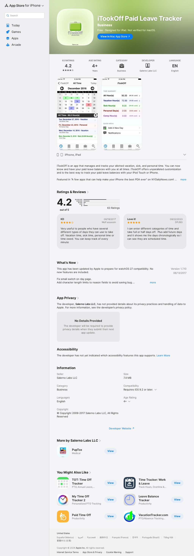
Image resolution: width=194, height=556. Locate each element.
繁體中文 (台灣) (64, 541)
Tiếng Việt (168, 537)
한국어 (135, 537)
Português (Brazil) (151, 537)
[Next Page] (190, 66)
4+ (125, 401)
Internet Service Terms (68, 552)
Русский (91, 537)
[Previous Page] (53, 66)
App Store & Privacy (92, 552)
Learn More (163, 355)
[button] (24, 25)
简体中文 (104, 537)
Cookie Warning (113, 552)
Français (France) (120, 537)
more (183, 179)
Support (129, 552)
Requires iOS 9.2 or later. (138, 389)
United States (63, 533)
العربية (80, 537)
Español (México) (65, 537)
